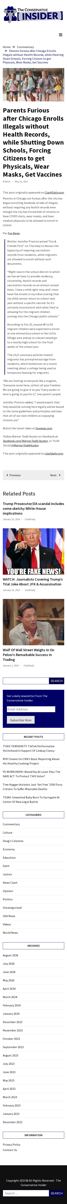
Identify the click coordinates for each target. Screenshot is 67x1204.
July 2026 (9, 963)
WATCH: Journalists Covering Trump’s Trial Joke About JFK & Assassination (33, 581)
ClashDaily (30, 519)
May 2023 (8, 1080)
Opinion (8, 891)
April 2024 (9, 988)
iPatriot (6, 181)
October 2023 (11, 1039)
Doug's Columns (13, 841)
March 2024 (10, 997)
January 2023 (11, 1114)
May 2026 (8, 980)
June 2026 (9, 972)
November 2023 (13, 1030)
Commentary (11, 824)
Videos (7, 924)
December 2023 (12, 1022)
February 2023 (11, 1105)
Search (57, 681)
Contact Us (10, 1150)
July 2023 (9, 1064)
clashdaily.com (54, 453)
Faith (6, 866)
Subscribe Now (20, 720)
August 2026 (10, 955)
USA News (9, 916)
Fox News (14, 233)
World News (10, 932)
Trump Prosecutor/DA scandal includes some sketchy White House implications (33, 508)
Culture (7, 832)
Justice (7, 874)
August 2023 (10, 1055)
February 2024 (11, 1005)
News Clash (10, 882)
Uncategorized (12, 907)
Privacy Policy (11, 1144)
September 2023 (13, 1047)
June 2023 (9, 1072)
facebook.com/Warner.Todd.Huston (25, 441)
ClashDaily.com (54, 192)
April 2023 (9, 1089)
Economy (9, 849)
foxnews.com (44, 428)
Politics (8, 899)
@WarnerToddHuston (25, 445)
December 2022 (12, 1122)
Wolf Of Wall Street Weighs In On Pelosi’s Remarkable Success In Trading (28, 655)
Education (9, 857)
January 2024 (11, 1013)
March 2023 (10, 1097)
